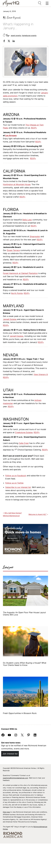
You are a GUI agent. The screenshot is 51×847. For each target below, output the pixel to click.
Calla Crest (24, 443)
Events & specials (14, 17)
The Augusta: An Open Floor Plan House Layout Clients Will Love (24, 613)
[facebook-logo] (5, 41)
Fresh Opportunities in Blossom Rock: (20, 713)
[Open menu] (39, 3)
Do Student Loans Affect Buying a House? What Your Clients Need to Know (24, 664)
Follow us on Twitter (14, 483)
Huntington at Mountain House (16, 184)
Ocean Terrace (13, 250)
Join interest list (10, 754)
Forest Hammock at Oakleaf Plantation (20, 273)
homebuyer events (29, 35)
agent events (16, 35)
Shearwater (35, 236)
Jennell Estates (9, 319)
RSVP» (34, 128)
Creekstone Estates (24, 432)
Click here (6, 812)
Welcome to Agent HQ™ (37, 514)
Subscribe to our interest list (18, 487)
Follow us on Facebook (15, 475)
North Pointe (17, 293)
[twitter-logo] (10, 41)
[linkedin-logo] (14, 41)
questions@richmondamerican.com (15, 778)
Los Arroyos (11, 135)
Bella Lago (27, 219)
